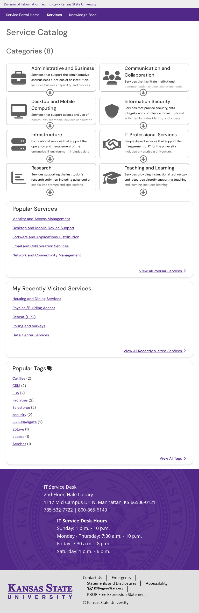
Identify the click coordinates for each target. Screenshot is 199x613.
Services (54, 14)
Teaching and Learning (149, 168)
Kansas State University (79, 4)
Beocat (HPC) (23, 317)
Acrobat (19, 443)
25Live (18, 429)
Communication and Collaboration (147, 71)
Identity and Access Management (41, 218)
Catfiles (18, 378)
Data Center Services (30, 335)
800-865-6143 (92, 510)
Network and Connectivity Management (46, 255)
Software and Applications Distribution (45, 237)
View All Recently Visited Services (153, 351)
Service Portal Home (23, 14)
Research (41, 168)
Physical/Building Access (33, 307)
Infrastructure (46, 135)
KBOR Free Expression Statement (116, 594)
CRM (16, 385)
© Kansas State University (106, 602)
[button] (50, 93)
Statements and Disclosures (111, 583)
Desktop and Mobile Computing (53, 104)
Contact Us (92, 577)
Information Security (147, 101)
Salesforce (21, 407)
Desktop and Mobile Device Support (43, 228)
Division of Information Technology (31, 4)
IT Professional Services (151, 135)
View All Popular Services (161, 271)
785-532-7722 (58, 510)
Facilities (20, 400)
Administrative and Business (62, 68)
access (18, 436)
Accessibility (157, 583)
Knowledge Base (83, 14)
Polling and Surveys (28, 326)
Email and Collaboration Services (40, 246)
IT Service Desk (60, 487)
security (19, 414)
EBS (15, 393)
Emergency (121, 577)
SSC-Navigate (24, 422)
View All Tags (171, 458)
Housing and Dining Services (36, 298)
